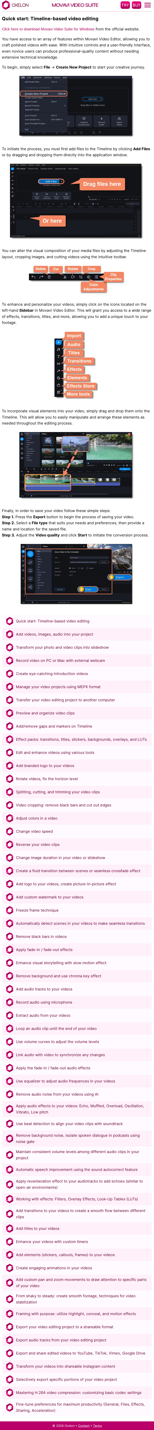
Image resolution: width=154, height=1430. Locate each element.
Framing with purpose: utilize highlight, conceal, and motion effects (76, 1314)
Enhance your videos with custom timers (52, 1241)
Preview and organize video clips (45, 713)
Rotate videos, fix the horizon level (47, 779)
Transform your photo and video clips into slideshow (62, 647)
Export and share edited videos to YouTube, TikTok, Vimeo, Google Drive (80, 1353)
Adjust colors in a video (36, 818)
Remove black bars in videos (41, 936)
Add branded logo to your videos (45, 765)
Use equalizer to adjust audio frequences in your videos (65, 1081)
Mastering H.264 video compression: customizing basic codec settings (78, 1392)
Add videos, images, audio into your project (54, 634)
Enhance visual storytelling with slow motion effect (61, 963)
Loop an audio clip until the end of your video (56, 1028)
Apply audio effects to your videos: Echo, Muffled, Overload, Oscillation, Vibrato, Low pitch (80, 1109)
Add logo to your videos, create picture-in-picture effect (66, 884)
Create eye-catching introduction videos (52, 673)
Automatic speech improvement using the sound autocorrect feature (77, 1169)
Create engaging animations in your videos (54, 1268)
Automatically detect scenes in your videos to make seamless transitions (80, 923)
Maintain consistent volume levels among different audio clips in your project (77, 1154)
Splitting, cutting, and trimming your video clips (58, 792)
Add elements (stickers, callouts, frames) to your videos (65, 1255)
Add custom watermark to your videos (49, 897)
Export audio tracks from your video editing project (61, 1340)
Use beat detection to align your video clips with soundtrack (69, 1124)
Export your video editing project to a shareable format (64, 1327)
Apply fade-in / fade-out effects (44, 949)
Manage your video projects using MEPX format (58, 687)
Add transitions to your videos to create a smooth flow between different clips (80, 1213)
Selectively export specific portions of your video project (66, 1379)
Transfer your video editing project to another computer (65, 700)
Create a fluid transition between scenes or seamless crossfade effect (78, 871)
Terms (97, 1426)
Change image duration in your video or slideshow (60, 857)
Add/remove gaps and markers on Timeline (54, 726)
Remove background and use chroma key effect (58, 976)
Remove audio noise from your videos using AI (57, 1094)
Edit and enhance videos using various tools (55, 752)
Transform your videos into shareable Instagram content (65, 1366)
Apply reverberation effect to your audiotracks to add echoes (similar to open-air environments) (79, 1184)
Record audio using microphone (44, 1002)
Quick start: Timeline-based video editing (52, 621)
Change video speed (34, 831)
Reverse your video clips (38, 844)
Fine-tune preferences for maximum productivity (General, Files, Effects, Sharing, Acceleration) (80, 1407)
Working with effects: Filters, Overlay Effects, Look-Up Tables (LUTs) (77, 1199)
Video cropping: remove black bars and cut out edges (63, 805)
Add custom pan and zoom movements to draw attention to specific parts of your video (81, 1282)
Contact (84, 1426)
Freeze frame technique (37, 910)
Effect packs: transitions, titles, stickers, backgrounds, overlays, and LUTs (81, 739)
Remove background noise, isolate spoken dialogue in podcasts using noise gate (78, 1138)
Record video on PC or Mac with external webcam (60, 660)
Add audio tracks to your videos (44, 989)
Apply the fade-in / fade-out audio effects (53, 1068)
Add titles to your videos (37, 1228)
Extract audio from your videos (43, 1015)
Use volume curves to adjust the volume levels (57, 1041)
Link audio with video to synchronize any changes (60, 1055)
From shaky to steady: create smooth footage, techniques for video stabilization (76, 1299)
